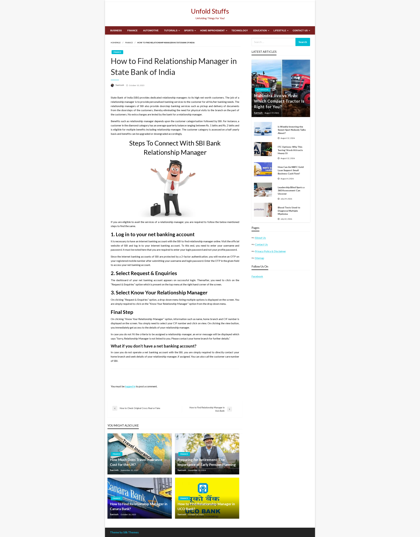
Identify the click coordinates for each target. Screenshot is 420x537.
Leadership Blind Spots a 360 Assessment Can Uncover (291, 190)
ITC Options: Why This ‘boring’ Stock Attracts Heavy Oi (290, 150)
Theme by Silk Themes (124, 532)
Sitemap (259, 257)
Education (260, 30)
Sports (188, 30)
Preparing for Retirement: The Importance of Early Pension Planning (207, 461)
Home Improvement (212, 30)
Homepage (116, 42)
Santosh (120, 85)
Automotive (150, 30)
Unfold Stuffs (210, 11)
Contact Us (300, 30)
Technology (239, 30)
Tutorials (170, 30)
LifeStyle (279, 30)
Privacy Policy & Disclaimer (270, 251)
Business (116, 30)
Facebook (257, 276)
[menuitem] (116, 30)
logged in (130, 386)
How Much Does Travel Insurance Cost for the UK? (136, 461)
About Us (260, 237)
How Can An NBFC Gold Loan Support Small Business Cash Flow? (291, 170)
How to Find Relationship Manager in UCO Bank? (206, 506)
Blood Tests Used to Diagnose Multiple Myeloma (289, 210)
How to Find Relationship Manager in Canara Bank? (138, 506)
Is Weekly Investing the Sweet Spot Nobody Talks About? (292, 129)
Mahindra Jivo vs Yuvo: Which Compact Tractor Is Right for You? (279, 101)
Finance (132, 30)
